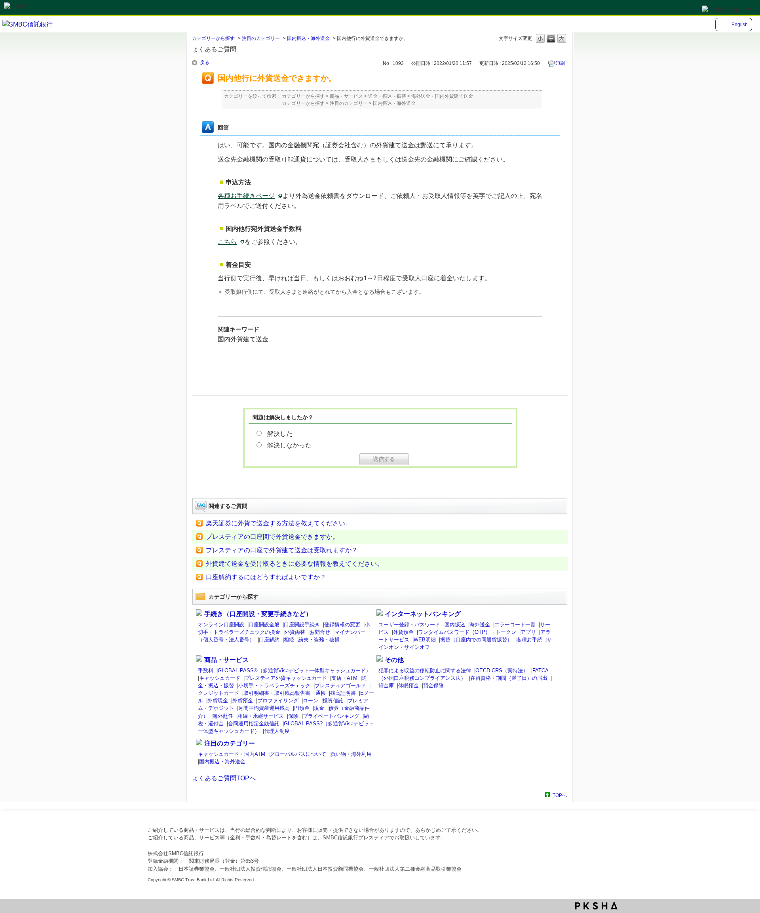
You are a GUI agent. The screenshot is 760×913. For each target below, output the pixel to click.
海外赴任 (223, 716)
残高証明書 (343, 693)
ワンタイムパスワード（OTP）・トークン (467, 632)
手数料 (205, 670)
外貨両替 (295, 632)
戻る (204, 62)
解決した (280, 433)
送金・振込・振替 (387, 96)
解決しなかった (289, 445)
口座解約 (269, 640)
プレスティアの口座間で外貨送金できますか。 (272, 536)
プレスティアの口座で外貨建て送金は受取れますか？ (282, 550)
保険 (293, 716)
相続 (289, 640)
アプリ (528, 632)
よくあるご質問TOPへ (224, 778)
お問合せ (320, 632)
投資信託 (333, 701)
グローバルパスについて (298, 754)
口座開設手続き (302, 625)
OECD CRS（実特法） (501, 670)
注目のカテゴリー (261, 38)
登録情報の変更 (342, 625)
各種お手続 (529, 640)
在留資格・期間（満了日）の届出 (508, 678)
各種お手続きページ (246, 196)
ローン (310, 701)
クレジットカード (218, 693)
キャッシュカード (219, 678)
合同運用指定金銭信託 (253, 724)
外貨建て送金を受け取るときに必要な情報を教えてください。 (294, 563)
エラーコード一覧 (515, 625)
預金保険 (433, 686)
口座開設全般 (264, 625)
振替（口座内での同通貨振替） (476, 640)
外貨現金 (217, 701)
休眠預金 (408, 686)
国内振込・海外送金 (308, 38)
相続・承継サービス (261, 716)
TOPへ (560, 795)
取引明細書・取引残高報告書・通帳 (284, 693)
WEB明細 (425, 640)
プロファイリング (277, 701)
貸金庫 (386, 686)
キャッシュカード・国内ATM (231, 754)
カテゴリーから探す (213, 38)
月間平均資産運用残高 (264, 708)
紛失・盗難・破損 (319, 640)
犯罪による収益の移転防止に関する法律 (424, 670)
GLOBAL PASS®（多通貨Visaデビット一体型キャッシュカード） (294, 670)
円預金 (302, 708)
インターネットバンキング (423, 614)
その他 (394, 659)
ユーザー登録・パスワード (409, 625)
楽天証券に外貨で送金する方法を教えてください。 (279, 523)
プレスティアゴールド (340, 686)
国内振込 (455, 625)
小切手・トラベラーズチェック (274, 686)
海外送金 (479, 625)
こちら (227, 241)
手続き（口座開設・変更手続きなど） (258, 614)
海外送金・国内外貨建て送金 (442, 96)
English (740, 24)
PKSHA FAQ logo (596, 906)
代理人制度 (277, 731)
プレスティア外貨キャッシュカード (286, 678)
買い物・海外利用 (351, 754)
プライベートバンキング (331, 716)
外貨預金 (403, 632)
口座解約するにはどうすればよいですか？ (266, 577)
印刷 (560, 63)
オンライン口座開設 (221, 625)
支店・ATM (344, 678)
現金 (319, 708)
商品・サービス (346, 96)
